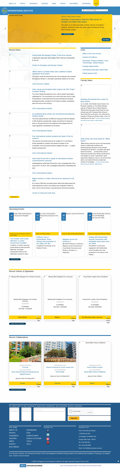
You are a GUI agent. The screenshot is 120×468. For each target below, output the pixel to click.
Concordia (25, 367)
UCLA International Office (71, 465)
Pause (107, 39)
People (22, 3)
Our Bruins (86, 3)
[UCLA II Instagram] (47, 439)
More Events (15, 259)
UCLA (61, 465)
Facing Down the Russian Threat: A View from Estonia (51, 55)
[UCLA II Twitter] (47, 435)
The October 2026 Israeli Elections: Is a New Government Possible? (19, 241)
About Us (12, 3)
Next (115, 28)
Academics (33, 3)
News (54, 3)
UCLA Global (82, 465)
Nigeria (92, 383)
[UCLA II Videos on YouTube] (47, 442)
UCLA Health (60, 372)
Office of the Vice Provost (91, 54)
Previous (5, 28)
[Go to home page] (4, 10)
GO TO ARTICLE (68, 38)
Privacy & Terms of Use (81, 461)
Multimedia (74, 3)
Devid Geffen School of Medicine (95, 372)
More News (14, 197)
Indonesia (57, 383)
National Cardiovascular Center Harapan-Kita (60, 367)
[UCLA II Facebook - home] (47, 431)
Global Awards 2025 (89, 73)
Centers (44, 3)
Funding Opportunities (90, 66)
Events (63, 3)
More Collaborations (17, 389)
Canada (22, 383)
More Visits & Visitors (17, 323)
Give (96, 3)
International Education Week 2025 (95, 70)
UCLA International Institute (94, 465)
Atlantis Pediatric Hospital (95, 367)
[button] (106, 10)
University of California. (55, 461)
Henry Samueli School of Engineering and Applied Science (25, 373)
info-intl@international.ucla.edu (92, 448)
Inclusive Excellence (89, 57)
